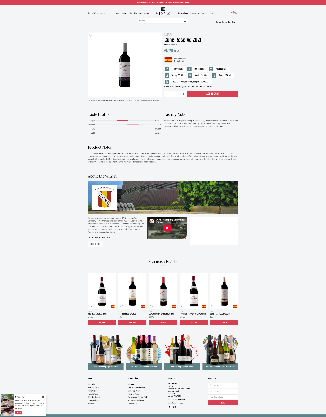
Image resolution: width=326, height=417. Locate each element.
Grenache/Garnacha (184, 82)
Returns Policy (134, 394)
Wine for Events (94, 397)
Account (212, 13)
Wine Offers (92, 391)
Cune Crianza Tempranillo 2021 (161, 312)
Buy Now (102, 322)
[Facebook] (169, 406)
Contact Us (132, 403)
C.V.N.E (169, 34)
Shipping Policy (134, 391)
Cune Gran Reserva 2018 (220, 312)
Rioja (176, 61)
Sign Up (19, 412)
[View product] (102, 291)
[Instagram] (174, 406)
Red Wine (178, 58)
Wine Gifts (133, 13)
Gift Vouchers (182, 13)
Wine (124, 13)
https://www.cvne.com (99, 237)
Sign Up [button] (223, 403)
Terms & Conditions (136, 400)
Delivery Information (136, 387)
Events (193, 13)
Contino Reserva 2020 (127, 312)
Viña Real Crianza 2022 (97, 312)
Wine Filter (92, 384)
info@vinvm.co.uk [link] (175, 403)
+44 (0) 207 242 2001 (176, 400)
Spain (182, 61)
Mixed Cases (144, 13)
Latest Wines (93, 394)
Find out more (95, 244)
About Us (131, 384)
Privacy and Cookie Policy (138, 397)
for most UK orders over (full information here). (163, 2)
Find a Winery (93, 387)
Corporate (202, 13)
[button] (90, 35)
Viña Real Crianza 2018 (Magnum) (193, 312)
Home (117, 13)
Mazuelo (206, 82)
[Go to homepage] (163, 11)
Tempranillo (197, 82)
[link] (234, 13)
